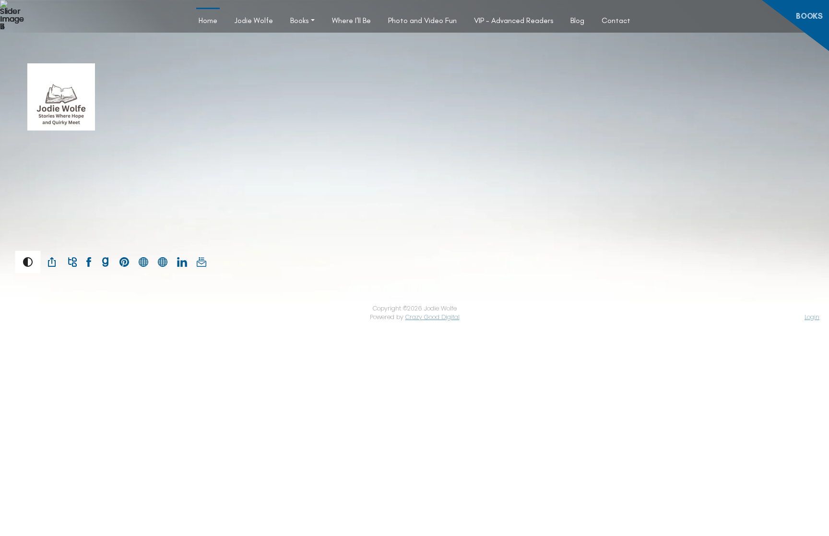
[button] (28, 262)
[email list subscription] (201, 261)
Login (812, 317)
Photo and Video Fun (422, 20)
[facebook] (88, 261)
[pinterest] (124, 261)
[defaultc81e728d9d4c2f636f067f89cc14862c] (143, 261)
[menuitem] (208, 20)
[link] (52, 262)
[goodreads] (105, 261)
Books (299, 20)
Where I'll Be (351, 20)
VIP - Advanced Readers (513, 20)
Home (208, 20)
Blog (577, 20)
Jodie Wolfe (254, 20)
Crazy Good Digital (432, 317)
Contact (616, 20)
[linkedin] (182, 261)
